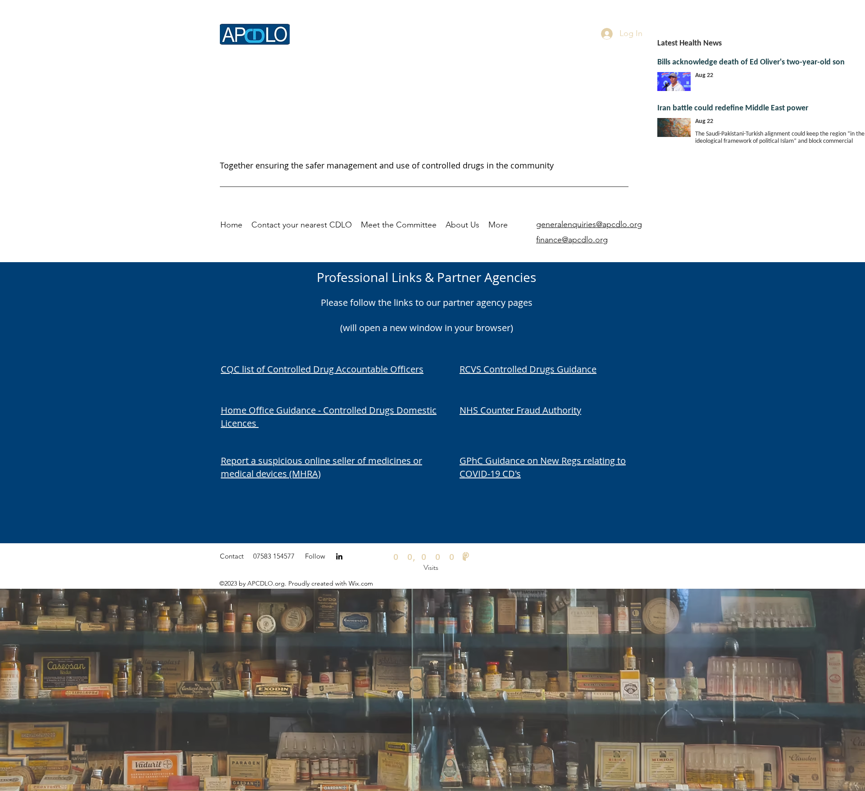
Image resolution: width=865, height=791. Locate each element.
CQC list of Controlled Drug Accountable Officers (322, 369)
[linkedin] (339, 556)
